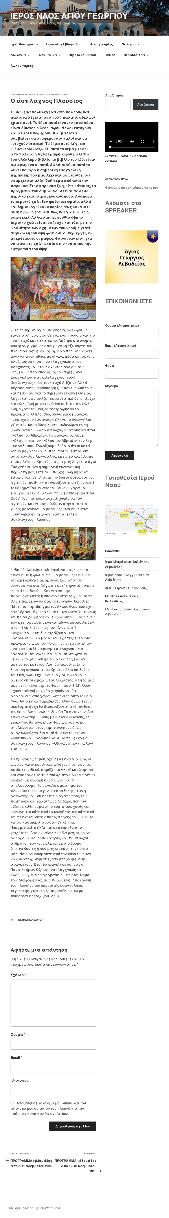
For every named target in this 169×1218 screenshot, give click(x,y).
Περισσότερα (134, 55)
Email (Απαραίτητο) (120, 345)
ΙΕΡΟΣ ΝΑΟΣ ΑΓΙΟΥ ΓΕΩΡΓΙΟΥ (69, 15)
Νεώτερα (129, 44)
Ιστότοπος (20, 1080)
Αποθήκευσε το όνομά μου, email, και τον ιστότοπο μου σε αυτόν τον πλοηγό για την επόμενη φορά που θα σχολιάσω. (48, 1108)
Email (16, 1057)
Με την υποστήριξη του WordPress (34, 1208)
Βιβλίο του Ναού (82, 55)
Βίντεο (110, 55)
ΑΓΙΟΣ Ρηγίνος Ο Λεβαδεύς (126, 588)
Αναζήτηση (114, 95)
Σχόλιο (18, 974)
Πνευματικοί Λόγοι (29, 919)
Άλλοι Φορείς (22, 65)
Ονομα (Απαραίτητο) (122, 325)
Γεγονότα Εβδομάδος (64, 44)
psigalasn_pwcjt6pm (54, 94)
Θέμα (109, 365)
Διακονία (18, 55)
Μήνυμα (111, 385)
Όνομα (18, 1034)
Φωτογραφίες (101, 44)
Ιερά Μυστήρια (23, 44)
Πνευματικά (47, 55)
